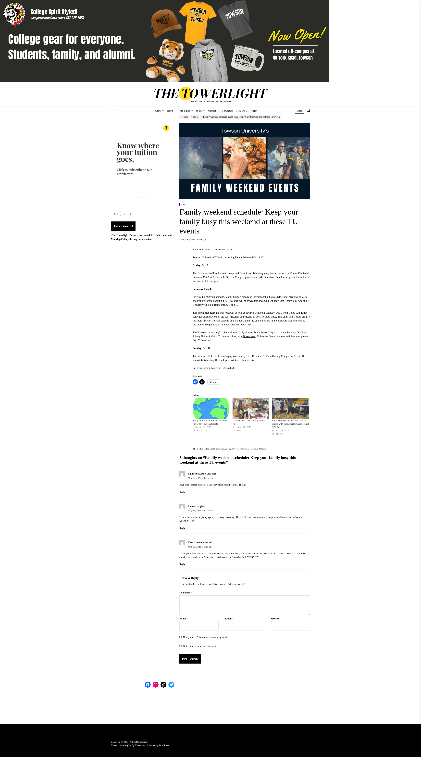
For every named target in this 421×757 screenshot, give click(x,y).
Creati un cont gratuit (200, 542)
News (170, 110)
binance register (197, 506)
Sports (199, 110)
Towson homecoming (239, 449)
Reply (182, 492)
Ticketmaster (249, 336)
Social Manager (185, 239)
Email (229, 618)
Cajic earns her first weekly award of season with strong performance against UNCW (290, 423)
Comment (185, 592)
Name (183, 618)
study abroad (224, 449)
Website (275, 618)
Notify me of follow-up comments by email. (205, 637)
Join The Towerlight (246, 110)
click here (246, 324)
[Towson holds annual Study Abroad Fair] (251, 408)
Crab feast (214, 449)
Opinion (212, 110)
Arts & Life (184, 110)
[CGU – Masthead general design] (164, 1)
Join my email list (123, 226)
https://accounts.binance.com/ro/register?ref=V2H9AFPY (232, 557)
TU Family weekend (257, 449)
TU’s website (228, 368)
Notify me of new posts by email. (200, 646)
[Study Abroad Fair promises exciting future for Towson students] (211, 408)
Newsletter (227, 110)
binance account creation (202, 473)
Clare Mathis (204, 449)
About (158, 110)
